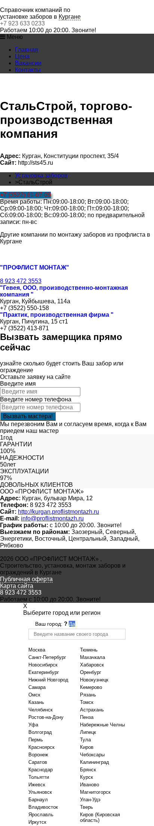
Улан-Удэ (90, 799)
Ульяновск (40, 792)
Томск (86, 702)
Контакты (28, 70)
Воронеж (38, 754)
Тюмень (89, 650)
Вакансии (28, 63)
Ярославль (40, 814)
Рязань (88, 695)
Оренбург (90, 672)
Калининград (94, 762)
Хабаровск (92, 665)
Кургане (70, 16)
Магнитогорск (95, 792)
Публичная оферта (26, 579)
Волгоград (40, 732)
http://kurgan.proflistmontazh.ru (58, 511)
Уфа (33, 725)
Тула (85, 740)
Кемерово (91, 687)
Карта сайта (16, 586)
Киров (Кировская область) (100, 817)
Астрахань (92, 710)
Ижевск (36, 784)
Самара (37, 687)
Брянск (88, 769)
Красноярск (41, 747)
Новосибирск (43, 665)
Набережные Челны (102, 725)
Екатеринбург (43, 672)
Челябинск (40, 710)
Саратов (37, 762)
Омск (34, 695)
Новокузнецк (94, 680)
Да (72, 624)
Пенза (86, 717)
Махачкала (92, 657)
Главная (26, 49)
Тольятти (38, 777)
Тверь (86, 807)
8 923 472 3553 (20, 281)
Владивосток (43, 807)
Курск (86, 777)
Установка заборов (41, 175)
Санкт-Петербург (47, 657)
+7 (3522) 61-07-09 (25, 195)
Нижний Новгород (48, 680)
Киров (86, 747)
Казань (36, 702)
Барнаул (38, 799)
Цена (22, 56)
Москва (36, 650)
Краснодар (40, 769)
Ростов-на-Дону (46, 717)
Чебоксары (92, 754)
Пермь (35, 740)
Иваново (89, 784)
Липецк (88, 732)
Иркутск (37, 822)
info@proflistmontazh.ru (52, 518)
